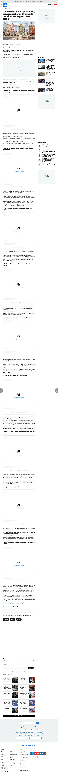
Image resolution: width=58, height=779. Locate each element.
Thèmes (2, 749)
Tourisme (6, 619)
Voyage (6, 8)
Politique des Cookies (24, 757)
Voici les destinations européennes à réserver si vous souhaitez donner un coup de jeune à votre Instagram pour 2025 (17, 610)
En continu (12, 756)
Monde (2, 752)
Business (2, 754)
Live (55, 4)
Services (12, 749)
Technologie (39, 732)
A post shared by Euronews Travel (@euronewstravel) (19, 302)
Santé (23, 732)
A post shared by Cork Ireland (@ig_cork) (19, 247)
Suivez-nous (12, 757)
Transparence (22, 761)
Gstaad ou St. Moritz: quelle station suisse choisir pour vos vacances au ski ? (17, 615)
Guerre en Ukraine (30, 729)
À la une (41, 57)
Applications (12, 759)
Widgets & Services (14, 763)
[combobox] (43, 1)
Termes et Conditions (24, 755)
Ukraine (38, 729)
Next (1, 757)
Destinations (10, 8)
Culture (2, 762)
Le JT (11, 752)
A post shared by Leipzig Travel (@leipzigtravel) (19, 412)
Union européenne (28, 735)
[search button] (37, 1)
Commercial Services (24, 754)
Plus (21, 749)
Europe (18, 619)
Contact (21, 763)
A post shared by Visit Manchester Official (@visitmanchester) (18, 580)
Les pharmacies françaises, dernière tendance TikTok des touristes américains (17, 612)
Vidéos (2, 763)
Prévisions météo (13, 754)
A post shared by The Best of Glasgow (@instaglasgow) (18, 524)
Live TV (11, 751)
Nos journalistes (4, 767)
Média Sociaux (31, 732)
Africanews (12, 765)
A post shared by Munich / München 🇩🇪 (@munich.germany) (18, 186)
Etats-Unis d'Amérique (35, 737)
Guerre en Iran (21, 729)
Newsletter (33, 756)
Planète (2, 756)
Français (3, 1)
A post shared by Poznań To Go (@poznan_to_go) (19, 129)
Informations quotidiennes (23, 737)
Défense (20, 735)
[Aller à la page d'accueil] (5, 5)
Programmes (3, 765)
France (17, 732)
